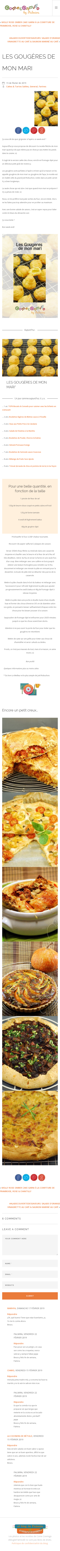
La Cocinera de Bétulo (19, 1436)
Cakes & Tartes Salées (17, 86)
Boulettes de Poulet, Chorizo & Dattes (25, 438)
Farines (42, 86)
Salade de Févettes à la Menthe (22, 431)
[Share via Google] (41, 130)
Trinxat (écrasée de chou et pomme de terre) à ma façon (32, 466)
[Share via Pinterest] (33, 130)
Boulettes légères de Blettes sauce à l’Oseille (27, 417)
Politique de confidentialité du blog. (30, 1543)
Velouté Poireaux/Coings (19, 445)
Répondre (12, 1314)
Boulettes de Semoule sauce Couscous (25, 452)
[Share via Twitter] (26, 130)
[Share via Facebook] (18, 130)
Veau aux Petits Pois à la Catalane (23, 424)
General (34, 86)
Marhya (11, 1308)
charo (10, 1370)
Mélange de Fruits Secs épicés (21, 459)
